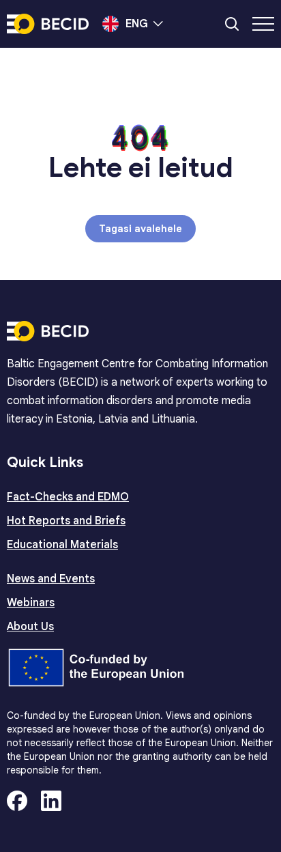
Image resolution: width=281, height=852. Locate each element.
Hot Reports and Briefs (66, 521)
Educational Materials (62, 545)
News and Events (51, 579)
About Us (30, 627)
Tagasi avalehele (140, 229)
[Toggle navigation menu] (263, 24)
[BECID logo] (48, 24)
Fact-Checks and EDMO (68, 497)
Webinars (31, 603)
